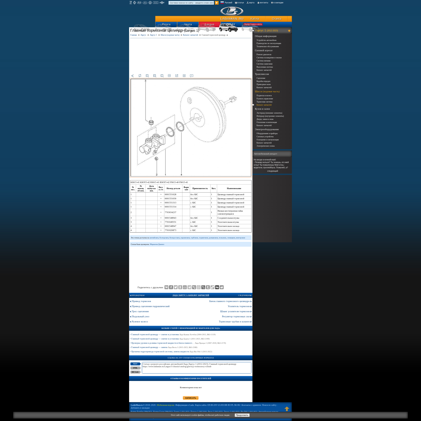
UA (219, 405)
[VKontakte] (166, 287)
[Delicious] (212, 287)
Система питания (264, 61)
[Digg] (217, 287)
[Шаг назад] (132, 75)
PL (232, 405)
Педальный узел (141, 316)
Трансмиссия (262, 74)
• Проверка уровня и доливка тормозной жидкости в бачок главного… (178, 343)
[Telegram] (189, 287)
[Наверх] (287, 410)
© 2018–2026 (143, 405)
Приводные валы (264, 84)
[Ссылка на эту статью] (176, 75)
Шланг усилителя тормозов (235, 311)
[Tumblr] (208, 287)
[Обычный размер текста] (162, 75)
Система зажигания (264, 64)
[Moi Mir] (185, 287)
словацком (231, 238)
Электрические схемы (266, 146)
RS (222, 405)
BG (212, 405)
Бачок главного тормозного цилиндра (229, 301)
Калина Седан (163, 411)
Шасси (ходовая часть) (267, 91)
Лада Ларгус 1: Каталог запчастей (191, 295)
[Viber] (194, 287)
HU (238, 405)
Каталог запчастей (264, 70)
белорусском (175, 238)
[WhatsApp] (199, 287)
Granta (276, 18)
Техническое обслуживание (268, 46)
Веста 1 (215, 411)
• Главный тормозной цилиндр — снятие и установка (173, 334)
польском (222, 238)
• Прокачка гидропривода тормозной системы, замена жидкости (171, 351)
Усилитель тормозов (239, 306)
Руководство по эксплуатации (269, 43)
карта (251, 2)
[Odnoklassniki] (180, 287)
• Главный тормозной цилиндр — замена (163, 347)
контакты (264, 2)
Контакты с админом (251, 405)
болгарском (164, 238)
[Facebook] (171, 287)
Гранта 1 (181, 411)
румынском (213, 238)
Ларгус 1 (266, 30)
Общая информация (265, 36)
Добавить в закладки (140, 408)
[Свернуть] (290, 30)
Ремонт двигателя (264, 54)
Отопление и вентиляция (267, 122)
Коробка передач (263, 81)
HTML (135, 368)
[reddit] (222, 287)
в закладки (278, 2)
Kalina (255, 18)
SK (235, 405)
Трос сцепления (140, 311)
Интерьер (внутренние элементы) (270, 116)
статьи (241, 2)
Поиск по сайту (269, 405)
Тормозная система (264, 102)
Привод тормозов (141, 301)
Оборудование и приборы (267, 133)
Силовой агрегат (264, 50)
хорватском (203, 238)
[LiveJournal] (203, 287)
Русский (228, 2)
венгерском (240, 238)
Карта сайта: (201, 405)
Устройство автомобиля (266, 40)
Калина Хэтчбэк (141, 411)
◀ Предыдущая (137, 295)
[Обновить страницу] (139, 75)
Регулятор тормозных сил (236, 316)
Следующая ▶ (245, 295)
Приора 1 (199, 411)
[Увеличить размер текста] (154, 75)
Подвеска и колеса (264, 95)
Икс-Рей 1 (249, 411)
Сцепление (261, 78)
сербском (194, 238)
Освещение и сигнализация (268, 140)
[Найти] (217, 3)
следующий (272, 171)
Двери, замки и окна (265, 119)
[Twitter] (176, 287)
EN (209, 405)
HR (225, 405)
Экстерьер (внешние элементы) (269, 113)
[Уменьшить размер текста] (147, 75)
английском (154, 238)
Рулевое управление (265, 98)
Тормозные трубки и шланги (234, 321)
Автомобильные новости (268, 411)
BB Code (135, 372)
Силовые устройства (265, 136)
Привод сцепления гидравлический (151, 306)
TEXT (135, 364)
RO (229, 405)
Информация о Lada (184, 405)
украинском (185, 238)
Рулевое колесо (140, 321)
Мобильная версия (165, 405)
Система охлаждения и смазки (269, 57)
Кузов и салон (262, 109)
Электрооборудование (267, 129)
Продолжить (242, 415)
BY (215, 405)
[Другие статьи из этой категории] (169, 75)
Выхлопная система (265, 67)
